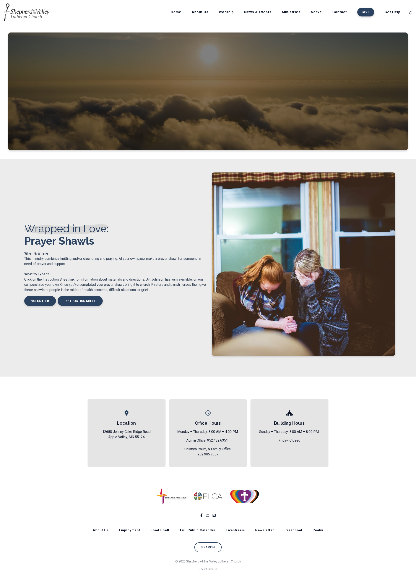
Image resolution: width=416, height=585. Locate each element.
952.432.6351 (217, 440)
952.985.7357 (208, 454)
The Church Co (208, 569)
